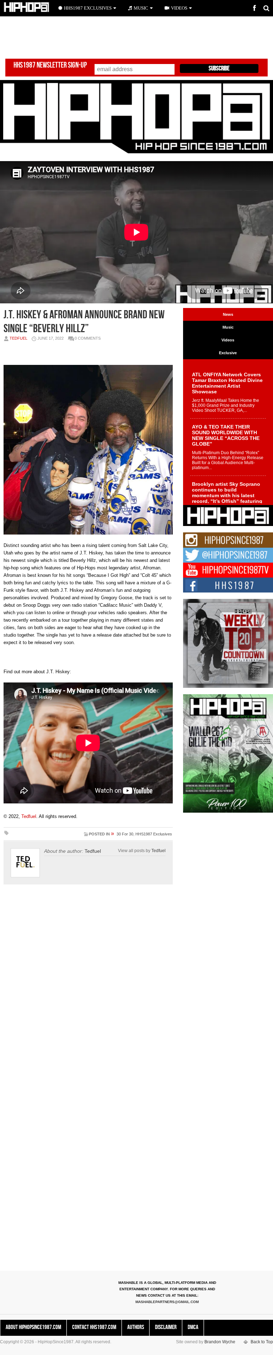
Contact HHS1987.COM (94, 1327)
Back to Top (262, 1341)
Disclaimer (166, 1327)
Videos (179, 8)
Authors (135, 1327)
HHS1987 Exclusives (153, 834)
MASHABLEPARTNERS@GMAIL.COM (167, 1302)
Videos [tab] (227, 340)
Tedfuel (18, 338)
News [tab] (228, 314)
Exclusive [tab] (228, 353)
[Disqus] (88, 989)
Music (141, 8)
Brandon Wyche (219, 1341)
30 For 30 (125, 834)
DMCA (193, 1327)
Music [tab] (228, 327)
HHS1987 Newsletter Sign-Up (50, 65)
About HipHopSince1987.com (33, 1327)
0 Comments (88, 338)
